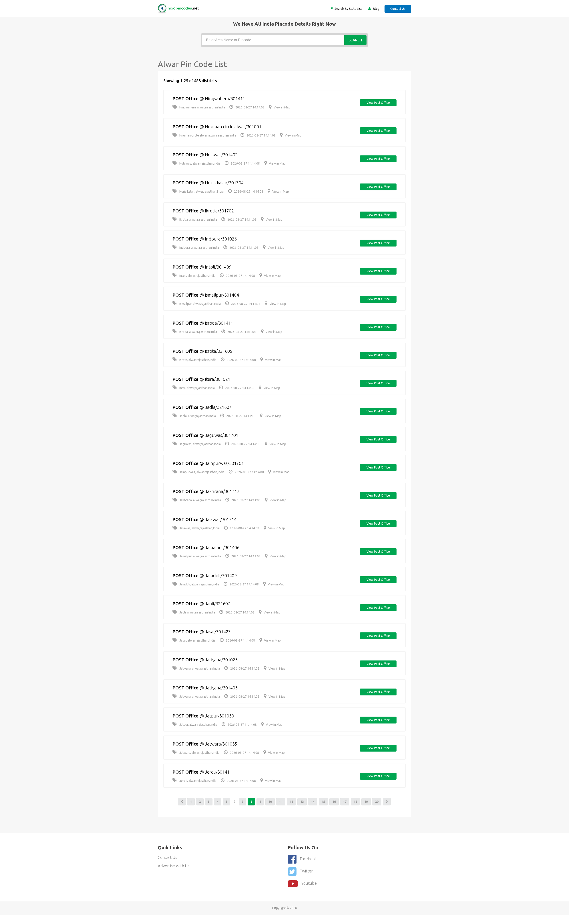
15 (323, 801)
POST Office (185, 98)
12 (291, 801)
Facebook (308, 858)
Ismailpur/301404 (222, 295)
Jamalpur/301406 (222, 547)
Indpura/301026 (221, 238)
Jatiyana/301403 (221, 687)
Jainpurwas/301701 (224, 463)
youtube (309, 883)
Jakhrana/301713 (222, 491)
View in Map (282, 107)
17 (345, 801)
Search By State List (348, 8)
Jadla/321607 (218, 407)
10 (270, 801)
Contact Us (397, 8)
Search (355, 40)
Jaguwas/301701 (221, 435)
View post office (378, 102)
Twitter (306, 871)
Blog (375, 8)
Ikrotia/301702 (219, 210)
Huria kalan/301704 (224, 182)
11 (280, 801)
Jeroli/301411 (218, 771)
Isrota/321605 (218, 351)
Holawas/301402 (221, 154)
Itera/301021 (217, 379)
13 (302, 801)
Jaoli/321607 (217, 603)
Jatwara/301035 (221, 743)
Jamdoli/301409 (221, 575)
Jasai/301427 (218, 631)
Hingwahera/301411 (225, 98)
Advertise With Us (174, 866)
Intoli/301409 (218, 266)
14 (313, 801)
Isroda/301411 (219, 323)
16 (334, 801)
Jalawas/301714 (220, 519)
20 (377, 801)
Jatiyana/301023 (221, 659)
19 (366, 801)
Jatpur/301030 (219, 715)
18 (355, 801)
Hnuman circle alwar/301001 (233, 126)
